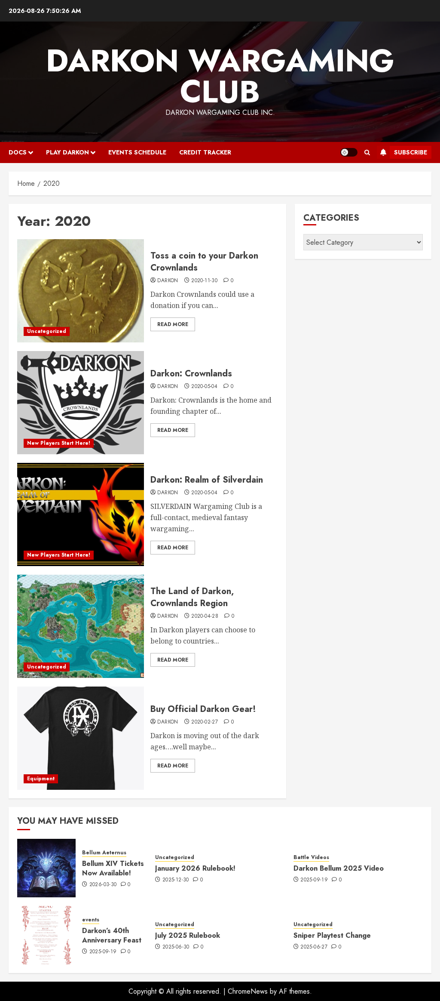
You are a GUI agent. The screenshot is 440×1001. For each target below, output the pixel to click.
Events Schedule (137, 152)
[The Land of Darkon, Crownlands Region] (80, 626)
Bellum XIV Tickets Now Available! (113, 868)
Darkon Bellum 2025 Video (338, 868)
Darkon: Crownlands (191, 373)
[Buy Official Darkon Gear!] (80, 738)
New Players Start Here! (58, 443)
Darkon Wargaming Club (220, 76)
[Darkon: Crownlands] (80, 402)
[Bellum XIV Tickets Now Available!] (46, 868)
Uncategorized (46, 331)
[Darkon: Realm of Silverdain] (80, 514)
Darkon (167, 280)
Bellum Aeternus (104, 852)
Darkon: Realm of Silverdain (206, 480)
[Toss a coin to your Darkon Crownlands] (80, 290)
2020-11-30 (204, 280)
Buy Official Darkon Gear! (203, 709)
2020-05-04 (204, 386)
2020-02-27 (204, 722)
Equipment (41, 778)
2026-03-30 (103, 884)
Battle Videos (311, 857)
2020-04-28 (204, 616)
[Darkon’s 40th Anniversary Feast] (46, 935)
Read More (172, 324)
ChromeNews (248, 991)
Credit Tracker (205, 152)
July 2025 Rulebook (187, 935)
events (90, 920)
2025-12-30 (175, 880)
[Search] (367, 152)
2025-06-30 (175, 947)
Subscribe (410, 152)
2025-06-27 (313, 947)
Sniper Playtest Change (332, 935)
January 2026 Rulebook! (195, 868)
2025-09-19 (314, 880)
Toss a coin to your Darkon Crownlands (204, 261)
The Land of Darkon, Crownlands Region (192, 597)
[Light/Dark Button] (349, 152)
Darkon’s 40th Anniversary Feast (111, 935)
